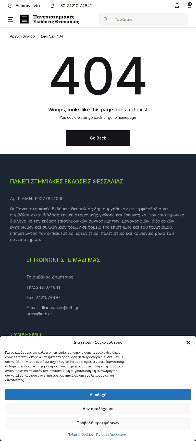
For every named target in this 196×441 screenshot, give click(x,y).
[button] (188, 342)
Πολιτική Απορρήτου (111, 434)
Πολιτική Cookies (81, 434)
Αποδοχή (98, 394)
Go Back (98, 138)
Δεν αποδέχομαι (98, 408)
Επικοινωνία (27, 5)
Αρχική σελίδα (22, 36)
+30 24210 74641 (74, 5)
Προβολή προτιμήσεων (98, 422)
